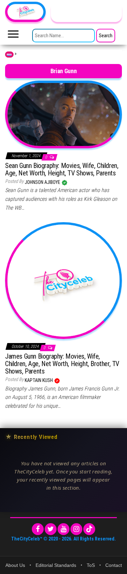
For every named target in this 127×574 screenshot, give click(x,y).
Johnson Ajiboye (43, 182)
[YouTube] (63, 529)
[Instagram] (76, 529)
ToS (91, 565)
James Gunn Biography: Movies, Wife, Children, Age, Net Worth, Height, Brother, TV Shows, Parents (62, 363)
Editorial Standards (56, 565)
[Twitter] (51, 529)
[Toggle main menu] (13, 35)
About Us (15, 565)
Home (9, 54)
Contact (113, 565)
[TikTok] (89, 529)
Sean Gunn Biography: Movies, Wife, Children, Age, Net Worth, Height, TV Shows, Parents (61, 169)
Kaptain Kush (39, 380)
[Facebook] (38, 529)
